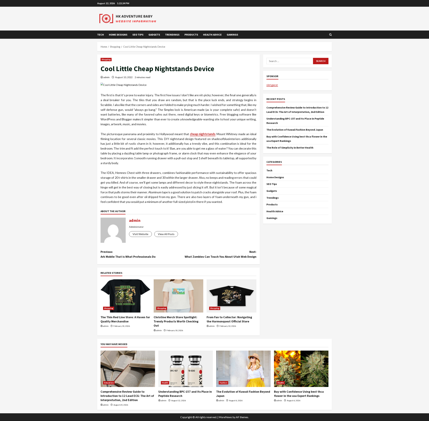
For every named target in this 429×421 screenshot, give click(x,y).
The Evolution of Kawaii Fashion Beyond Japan (294, 129)
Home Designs (118, 34)
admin (106, 77)
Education (109, 382)
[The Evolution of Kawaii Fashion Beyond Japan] (243, 369)
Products (191, 34)
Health (165, 382)
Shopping (106, 59)
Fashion (223, 382)
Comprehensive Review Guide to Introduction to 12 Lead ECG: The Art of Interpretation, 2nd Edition (127, 396)
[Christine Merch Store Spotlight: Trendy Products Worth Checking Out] (178, 296)
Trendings (172, 34)
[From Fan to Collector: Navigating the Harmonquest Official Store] (231, 296)
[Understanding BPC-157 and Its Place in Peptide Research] (185, 369)
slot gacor (272, 84)
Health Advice (212, 34)
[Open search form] (330, 34)
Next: (220, 254)
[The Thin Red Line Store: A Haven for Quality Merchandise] (125, 296)
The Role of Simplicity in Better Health (289, 147)
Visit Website (140, 234)
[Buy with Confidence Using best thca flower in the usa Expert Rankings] (301, 369)
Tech (100, 34)
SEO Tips (137, 34)
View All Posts (166, 234)
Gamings (232, 34)
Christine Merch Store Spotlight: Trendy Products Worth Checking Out (176, 321)
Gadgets (154, 34)
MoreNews (225, 417)
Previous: (128, 254)
